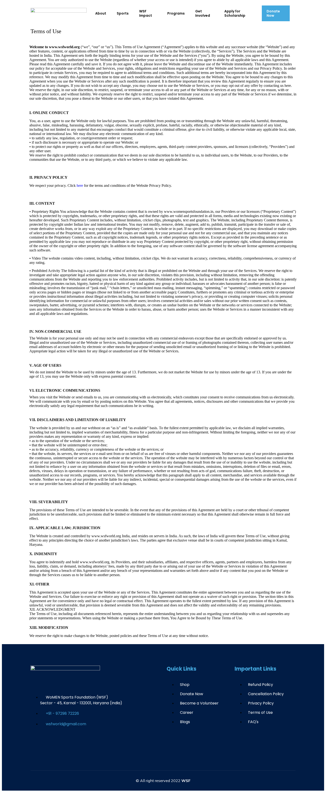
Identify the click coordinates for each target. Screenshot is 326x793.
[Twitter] (51, 742)
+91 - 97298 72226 (62, 713)
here (80, 185)
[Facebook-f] (36, 742)
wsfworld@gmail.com (66, 724)
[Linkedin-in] (93, 742)
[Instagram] (79, 742)
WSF (185, 780)
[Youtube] (65, 742)
